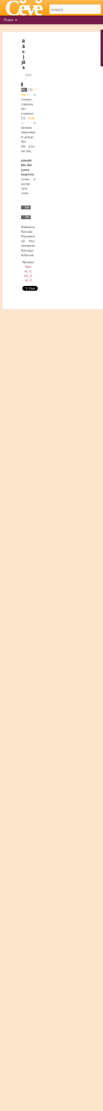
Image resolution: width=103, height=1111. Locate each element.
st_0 (28, 280)
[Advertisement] (62, 112)
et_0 (27, 271)
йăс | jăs (23, 54)
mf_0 (28, 276)
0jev (28, 266)
